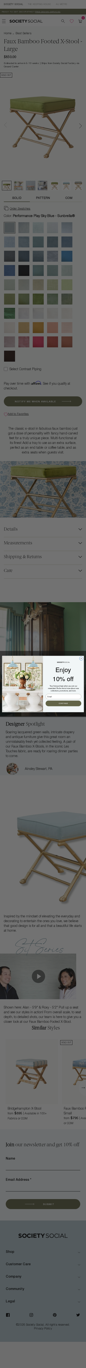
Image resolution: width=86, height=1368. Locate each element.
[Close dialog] (81, 658)
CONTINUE (63, 703)
